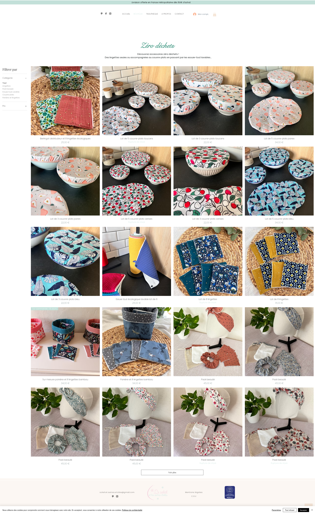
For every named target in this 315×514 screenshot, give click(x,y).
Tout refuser (289, 510)
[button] (214, 14)
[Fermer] (312, 510)
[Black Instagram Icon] (110, 13)
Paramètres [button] (276, 510)
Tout (4, 83)
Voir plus (172, 472)
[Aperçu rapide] (65, 100)
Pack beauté (7, 89)
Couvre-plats (8, 94)
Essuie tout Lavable (10, 92)
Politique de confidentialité (132, 510)
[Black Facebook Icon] (106, 13)
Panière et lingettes (11, 97)
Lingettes (6, 86)
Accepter (303, 510)
